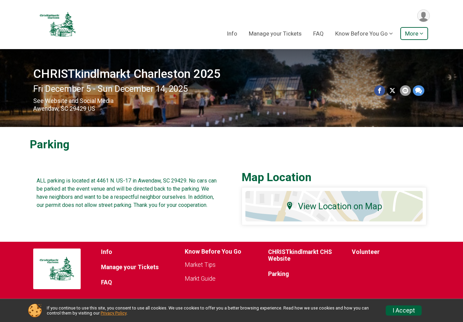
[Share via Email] (405, 90)
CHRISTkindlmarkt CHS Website (300, 255)
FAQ (318, 33)
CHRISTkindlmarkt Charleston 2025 (127, 74)
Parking (278, 274)
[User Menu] (423, 15)
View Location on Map (340, 206)
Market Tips (200, 264)
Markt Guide (200, 278)
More (411, 33)
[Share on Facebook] (379, 90)
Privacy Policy (113, 313)
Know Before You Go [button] (361, 33)
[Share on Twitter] (392, 90)
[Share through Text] (418, 90)
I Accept (403, 310)
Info (232, 33)
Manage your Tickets (275, 33)
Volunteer (366, 252)
